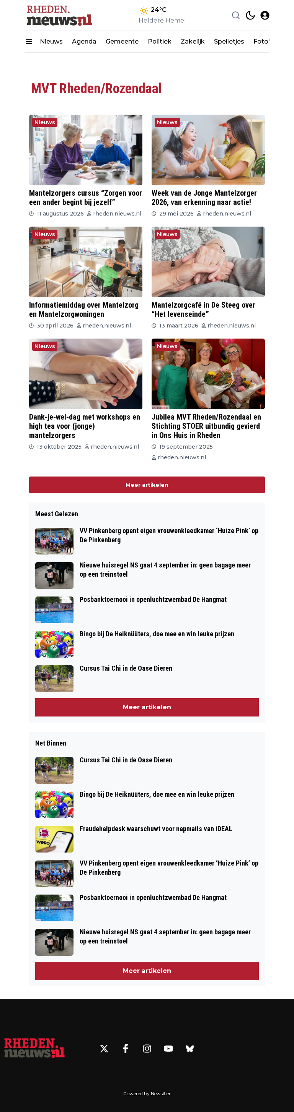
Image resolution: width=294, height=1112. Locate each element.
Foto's (263, 41)
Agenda (84, 41)
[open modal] (265, 15)
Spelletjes (229, 41)
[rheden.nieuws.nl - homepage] (58, 15)
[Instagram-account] (147, 1048)
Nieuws (51, 41)
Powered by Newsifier (147, 1093)
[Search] (235, 15)
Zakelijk (193, 41)
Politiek (160, 41)
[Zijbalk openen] (29, 41)
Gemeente (122, 41)
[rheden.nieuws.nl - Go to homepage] (34, 1048)
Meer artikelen (147, 484)
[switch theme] (250, 15)
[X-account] (104, 1048)
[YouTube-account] (168, 1048)
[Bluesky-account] (189, 1048)
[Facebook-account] (125, 1048)
